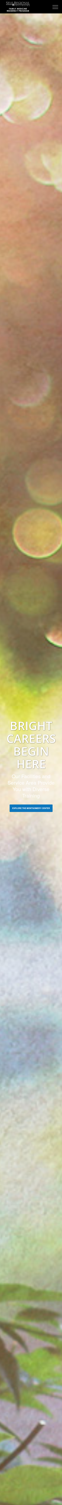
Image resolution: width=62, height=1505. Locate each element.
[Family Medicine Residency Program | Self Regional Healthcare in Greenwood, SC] (26, 6)
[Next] (55, 766)
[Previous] (7, 766)
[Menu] (52, 7)
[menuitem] (52, 7)
